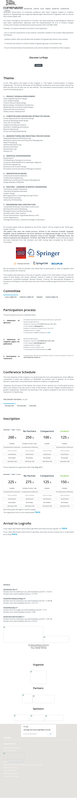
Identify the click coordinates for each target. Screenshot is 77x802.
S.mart (18, 430)
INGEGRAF (6, 430)
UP (72, 800)
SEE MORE (38, 65)
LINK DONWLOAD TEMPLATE (31, 357)
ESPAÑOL (5, 9)
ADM (13, 430)
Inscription (55, 9)
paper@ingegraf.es (40, 343)
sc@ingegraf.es (38, 326)
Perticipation (28, 9)
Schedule (48, 9)
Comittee (36, 9)
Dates (42, 9)
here (37, 512)
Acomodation (64, 9)
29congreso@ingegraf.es (16, 762)
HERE (48, 332)
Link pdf (24, 399)
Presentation (18, 9)
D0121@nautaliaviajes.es (38, 647)
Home (11, 9)
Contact (7, 10)
